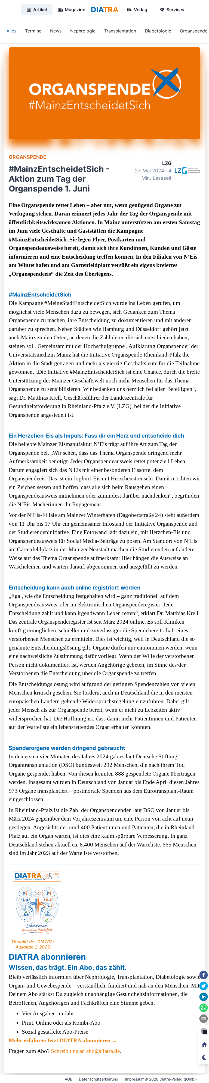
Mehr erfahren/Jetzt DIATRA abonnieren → (63, 1040)
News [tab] (56, 31)
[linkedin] (203, 996)
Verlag (140, 9)
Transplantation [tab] (120, 31)
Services (175, 9)
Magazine (75, 9)
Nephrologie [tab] (83, 31)
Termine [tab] (33, 31)
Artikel (40, 9)
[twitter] (203, 986)
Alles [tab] (11, 31)
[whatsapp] (203, 1007)
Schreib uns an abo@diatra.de (85, 1051)
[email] (203, 1018)
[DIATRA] (104, 10)
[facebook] (203, 975)
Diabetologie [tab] (158, 31)
